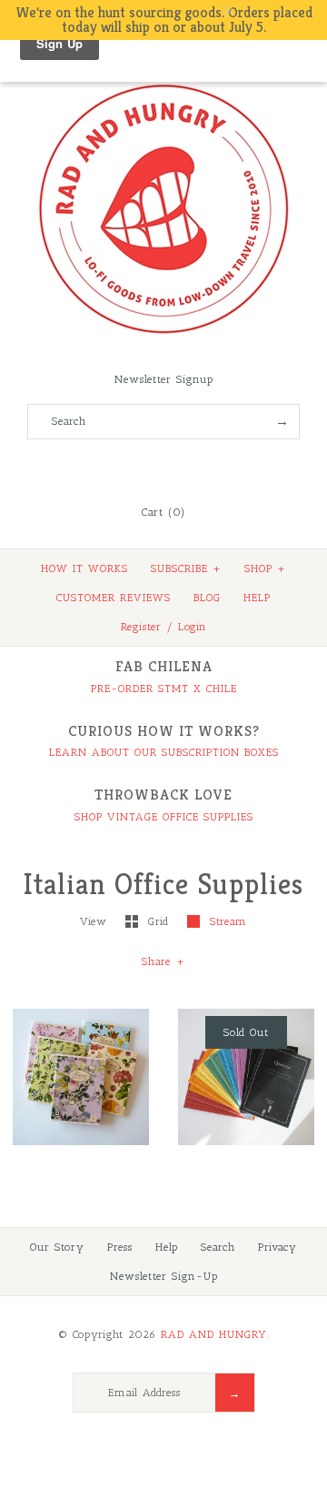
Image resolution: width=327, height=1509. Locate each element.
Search (218, 1247)
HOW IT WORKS (84, 568)
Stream (228, 921)
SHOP (265, 568)
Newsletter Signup (163, 379)
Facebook (114, 468)
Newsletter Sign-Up (164, 1276)
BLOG (207, 597)
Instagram (188, 468)
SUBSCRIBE (186, 568)
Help (166, 1247)
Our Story (57, 1247)
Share (163, 961)
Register (141, 626)
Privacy (277, 1247)
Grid (160, 921)
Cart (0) (163, 512)
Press (120, 1247)
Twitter (139, 468)
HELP (257, 597)
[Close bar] (272, 11)
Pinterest (163, 468)
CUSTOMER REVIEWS (113, 597)
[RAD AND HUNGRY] (163, 83)
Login (192, 626)
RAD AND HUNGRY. (215, 1334)
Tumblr (213, 468)
